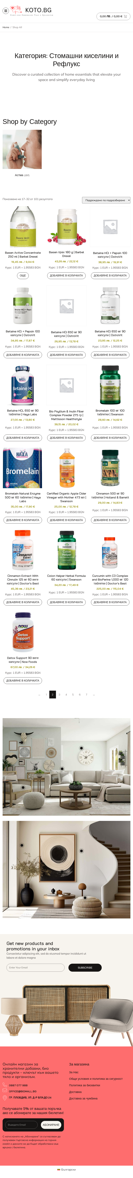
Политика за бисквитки (84, 1085)
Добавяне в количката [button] (66, 275)
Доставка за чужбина (83, 1098)
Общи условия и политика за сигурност (96, 1079)
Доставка (75, 1092)
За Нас (74, 1072)
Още (23, 275)
